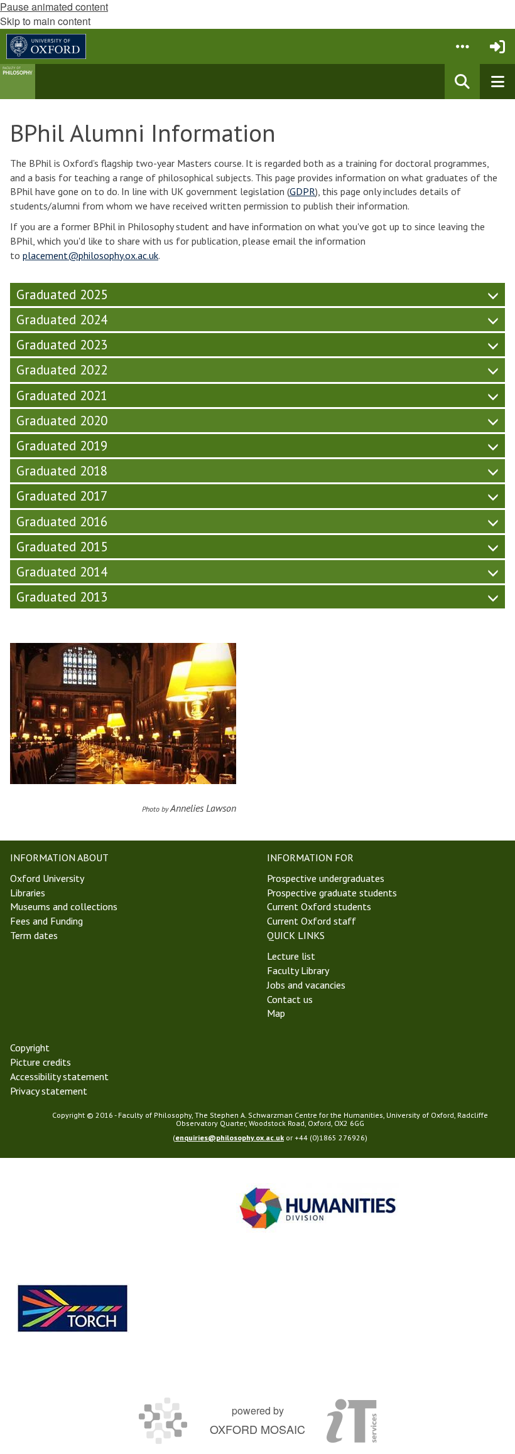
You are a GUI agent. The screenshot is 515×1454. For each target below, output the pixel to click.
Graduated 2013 (61, 596)
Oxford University (47, 878)
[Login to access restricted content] (497, 46)
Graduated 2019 (61, 445)
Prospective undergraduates (325, 878)
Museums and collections (63, 906)
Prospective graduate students (332, 892)
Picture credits (40, 1062)
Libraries (27, 892)
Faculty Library (298, 970)
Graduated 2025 (61, 294)
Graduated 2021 (61, 395)
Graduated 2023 (61, 344)
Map (276, 1013)
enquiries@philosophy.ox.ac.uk (229, 1137)
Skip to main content (45, 21)
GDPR (302, 191)
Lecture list (291, 956)
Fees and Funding (46, 921)
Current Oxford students (319, 906)
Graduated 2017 (61, 495)
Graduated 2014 (61, 571)
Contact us (290, 999)
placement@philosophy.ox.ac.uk (90, 255)
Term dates (34, 935)
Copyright (30, 1047)
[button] (462, 46)
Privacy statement (48, 1091)
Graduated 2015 (61, 546)
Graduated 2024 (61, 319)
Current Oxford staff (311, 921)
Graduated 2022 (61, 369)
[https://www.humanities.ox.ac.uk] (317, 1208)
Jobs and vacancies (306, 985)
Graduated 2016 (61, 521)
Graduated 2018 (61, 470)
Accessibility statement (59, 1076)
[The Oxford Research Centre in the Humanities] (72, 1308)
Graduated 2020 (61, 420)
